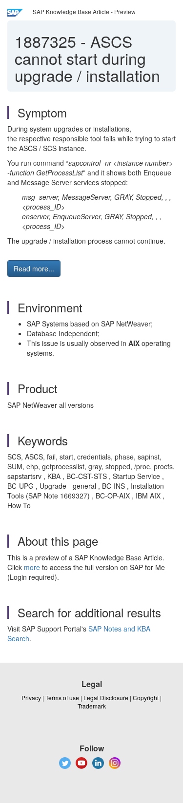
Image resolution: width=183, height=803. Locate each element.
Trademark (92, 706)
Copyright (146, 697)
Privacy (31, 697)
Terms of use (62, 697)
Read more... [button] (34, 268)
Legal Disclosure (105, 697)
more (32, 567)
